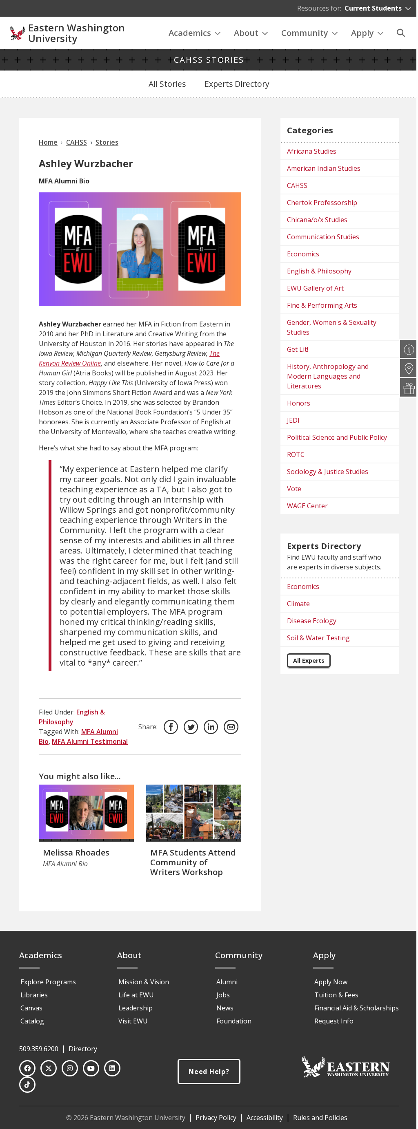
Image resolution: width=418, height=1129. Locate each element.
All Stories (167, 83)
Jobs (223, 994)
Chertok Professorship (322, 202)
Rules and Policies (320, 1117)
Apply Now (330, 981)
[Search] (401, 33)
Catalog (32, 1021)
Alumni (227, 981)
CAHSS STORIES (209, 59)
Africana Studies (311, 151)
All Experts (309, 660)
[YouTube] (91, 1068)
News (224, 1007)
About (246, 32)
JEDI (293, 420)
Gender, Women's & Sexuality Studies (331, 327)
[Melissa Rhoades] (86, 813)
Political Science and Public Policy (337, 437)
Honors (298, 403)
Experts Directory (237, 83)
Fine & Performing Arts (322, 305)
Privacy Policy (216, 1117)
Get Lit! (297, 349)
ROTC (296, 454)
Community (304, 32)
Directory (83, 1048)
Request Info (334, 1021)
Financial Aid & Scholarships (356, 1007)
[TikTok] (27, 1084)
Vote (294, 488)
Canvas (31, 1007)
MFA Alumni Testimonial (90, 741)
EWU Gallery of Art (315, 288)
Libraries (34, 994)
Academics (190, 32)
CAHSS (297, 185)
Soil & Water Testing (318, 637)
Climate (298, 603)
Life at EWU (136, 994)
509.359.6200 (38, 1048)
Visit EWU (133, 1021)
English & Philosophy (319, 271)
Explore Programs (48, 981)
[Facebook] (27, 1068)
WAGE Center (307, 505)
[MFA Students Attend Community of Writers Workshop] (193, 813)
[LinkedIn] (112, 1068)
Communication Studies (323, 236)
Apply (362, 32)
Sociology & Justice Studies (327, 471)
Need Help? (209, 1071)
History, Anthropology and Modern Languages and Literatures (328, 376)
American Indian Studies (323, 168)
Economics (303, 253)
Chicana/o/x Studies (317, 219)
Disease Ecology (311, 620)
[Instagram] (70, 1068)
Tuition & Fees (336, 994)
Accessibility (265, 1117)
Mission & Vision (143, 981)
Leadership (135, 1007)
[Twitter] (48, 1068)
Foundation (233, 1021)
